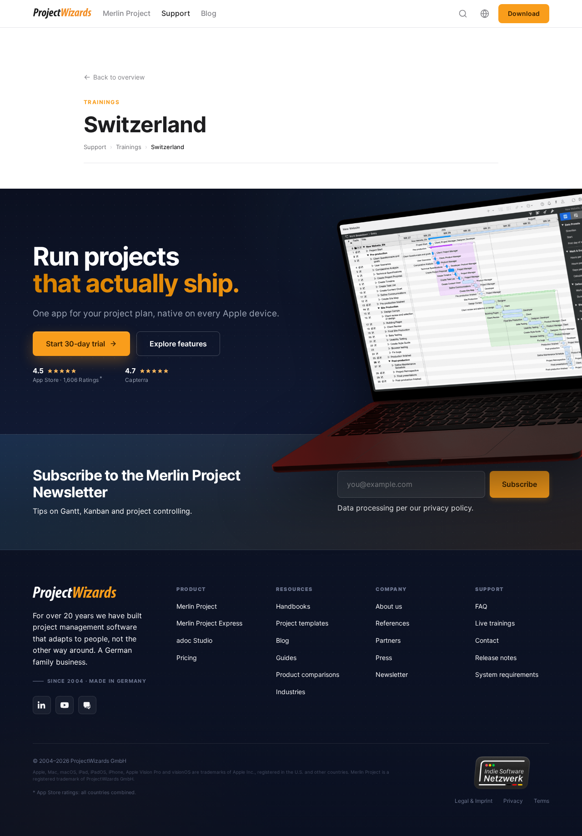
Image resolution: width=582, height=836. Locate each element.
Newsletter (392, 674)
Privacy (513, 800)
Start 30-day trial (75, 343)
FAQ (481, 606)
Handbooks (293, 606)
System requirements (506, 674)
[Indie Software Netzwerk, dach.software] (501, 772)
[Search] (463, 13)
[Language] (485, 13)
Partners (388, 640)
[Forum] (87, 705)
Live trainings (495, 623)
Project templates (302, 623)
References (392, 623)
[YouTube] (64, 705)
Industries (290, 692)
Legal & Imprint (473, 800)
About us (389, 606)
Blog (208, 13)
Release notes (496, 657)
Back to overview (119, 77)
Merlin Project (127, 13)
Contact (487, 640)
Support (175, 13)
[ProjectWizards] (92, 593)
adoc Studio (194, 640)
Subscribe (519, 484)
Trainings (128, 146)
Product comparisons (307, 674)
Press (384, 657)
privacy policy (447, 507)
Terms (541, 800)
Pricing (186, 657)
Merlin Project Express (209, 623)
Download (524, 13)
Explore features (178, 343)
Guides (286, 657)
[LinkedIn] (42, 705)
